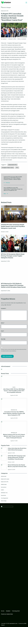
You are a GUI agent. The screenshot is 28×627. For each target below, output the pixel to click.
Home (2, 611)
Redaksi (8, 611)
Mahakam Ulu (14, 409)
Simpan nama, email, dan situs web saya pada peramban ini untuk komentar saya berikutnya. (13, 350)
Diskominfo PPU (4, 11)
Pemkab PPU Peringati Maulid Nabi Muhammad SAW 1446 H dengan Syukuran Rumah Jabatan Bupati (13, 178)
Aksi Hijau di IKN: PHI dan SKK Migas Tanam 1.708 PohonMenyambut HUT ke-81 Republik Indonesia (14, 390)
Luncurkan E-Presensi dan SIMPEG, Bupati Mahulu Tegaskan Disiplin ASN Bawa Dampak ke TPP (14, 413)
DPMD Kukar (4, 484)
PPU (17, 167)
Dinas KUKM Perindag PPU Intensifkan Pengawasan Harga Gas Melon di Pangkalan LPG (13, 189)
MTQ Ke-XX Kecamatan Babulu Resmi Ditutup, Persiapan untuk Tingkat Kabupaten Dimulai (12, 255)
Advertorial (3, 476)
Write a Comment (22, 39)
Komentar (3, 308)
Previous (8, 182)
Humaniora (3, 487)
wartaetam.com (13, 623)
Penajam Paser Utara (7, 167)
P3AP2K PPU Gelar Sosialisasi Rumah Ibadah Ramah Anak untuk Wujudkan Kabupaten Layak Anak (13, 226)
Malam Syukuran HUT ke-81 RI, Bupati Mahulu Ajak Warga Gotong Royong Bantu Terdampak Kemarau (14, 436)
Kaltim (14, 387)
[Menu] (26, 2)
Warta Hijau (3, 500)
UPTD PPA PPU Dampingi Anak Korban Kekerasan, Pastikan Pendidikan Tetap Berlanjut (16, 457)
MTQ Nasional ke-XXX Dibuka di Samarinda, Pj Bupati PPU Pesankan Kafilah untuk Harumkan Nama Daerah (13, 285)
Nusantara (3, 495)
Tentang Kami (16, 611)
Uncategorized (4, 498)
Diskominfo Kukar (5, 479)
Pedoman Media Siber (7, 614)
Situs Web (3, 339)
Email (2, 331)
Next (5, 193)
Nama (2, 323)
